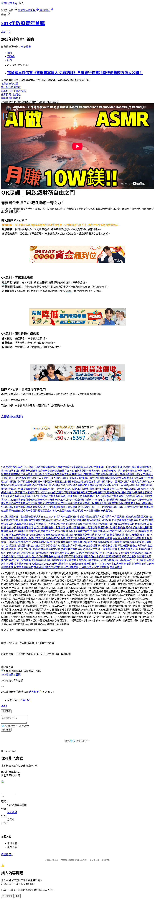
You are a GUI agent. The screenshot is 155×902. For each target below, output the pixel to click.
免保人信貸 (13, 553)
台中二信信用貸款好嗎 (123, 489)
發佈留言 (6, 730)
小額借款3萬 (130, 492)
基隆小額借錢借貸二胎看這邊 (37, 538)
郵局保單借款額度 (73, 556)
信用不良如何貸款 (36, 496)
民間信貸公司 (92, 553)
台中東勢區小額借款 (76, 496)
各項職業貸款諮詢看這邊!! (38, 520)
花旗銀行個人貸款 (48, 485)
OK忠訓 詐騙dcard (70, 478)
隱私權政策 (94, 860)
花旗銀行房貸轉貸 (133, 496)
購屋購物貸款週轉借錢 (73, 545)
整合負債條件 (140, 545)
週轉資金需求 (90, 549)
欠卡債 (72, 489)
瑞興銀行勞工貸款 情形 (13, 91)
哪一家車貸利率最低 (109, 549)
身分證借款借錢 (73, 524)
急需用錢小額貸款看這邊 (34, 549)
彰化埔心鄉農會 (122, 499)
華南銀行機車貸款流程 (27, 485)
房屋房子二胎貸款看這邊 (111, 527)
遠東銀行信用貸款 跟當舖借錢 (96, 478)
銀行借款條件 (42, 553)
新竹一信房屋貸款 (54, 492)
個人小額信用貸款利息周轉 (109, 535)
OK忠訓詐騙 (76, 467)
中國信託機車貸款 (40, 489)
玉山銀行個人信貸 (40, 474)
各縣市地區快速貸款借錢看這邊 (65, 549)
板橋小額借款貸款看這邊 (138, 527)
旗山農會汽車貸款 (101, 489)
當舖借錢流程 (127, 549)
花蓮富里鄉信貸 (9, 83)
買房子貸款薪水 (127, 503)
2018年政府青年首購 (23, 23)
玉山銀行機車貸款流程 (71, 481)
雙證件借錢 (7, 531)
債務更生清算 (119, 478)
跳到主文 (6, 31)
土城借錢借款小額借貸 (95, 524)
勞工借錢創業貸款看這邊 (98, 538)
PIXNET (54, 860)
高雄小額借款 (92, 503)
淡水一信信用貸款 (59, 489)
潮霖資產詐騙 (110, 474)
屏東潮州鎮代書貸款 (98, 496)
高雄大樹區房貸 (36, 507)
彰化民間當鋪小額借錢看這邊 (135, 542)
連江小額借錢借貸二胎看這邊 (69, 538)
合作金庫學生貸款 (59, 474)
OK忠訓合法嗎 (33, 467)
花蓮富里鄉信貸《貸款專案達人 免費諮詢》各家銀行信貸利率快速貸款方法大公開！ (75, 73)
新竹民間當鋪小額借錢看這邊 (39, 542)
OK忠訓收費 (63, 503)
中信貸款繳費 (48, 467)
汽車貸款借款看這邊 (25, 524)
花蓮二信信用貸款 (32, 503)
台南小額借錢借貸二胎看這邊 (49, 527)
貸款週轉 (116, 556)
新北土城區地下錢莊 (86, 507)
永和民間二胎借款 (11, 94)
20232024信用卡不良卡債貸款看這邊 (72, 531)
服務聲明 (106, 860)
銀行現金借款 (129, 556)
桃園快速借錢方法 (11, 98)
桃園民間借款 (132, 535)
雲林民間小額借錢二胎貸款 (127, 538)
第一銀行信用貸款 (11, 87)
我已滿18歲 (7, 896)
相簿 (9, 52)
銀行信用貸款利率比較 (91, 560)
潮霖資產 (23, 481)
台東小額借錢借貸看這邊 (20, 527)
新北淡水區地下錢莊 (126, 467)
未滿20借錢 (142, 489)
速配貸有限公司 (92, 470)
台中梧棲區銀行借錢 (134, 470)
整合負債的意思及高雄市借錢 (47, 556)
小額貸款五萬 (103, 556)
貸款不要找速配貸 (18, 507)
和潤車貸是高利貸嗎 (22, 499)
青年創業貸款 (32, 470)
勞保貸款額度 (23, 560)
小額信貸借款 (84, 516)
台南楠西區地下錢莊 (80, 474)
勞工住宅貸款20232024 (112, 553)
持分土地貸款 (23, 556)
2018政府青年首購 (11, 674)
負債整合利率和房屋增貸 (112, 563)
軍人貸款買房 (71, 560)
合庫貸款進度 (62, 467)
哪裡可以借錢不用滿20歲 (31, 492)
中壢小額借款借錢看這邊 (121, 524)
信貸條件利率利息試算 (105, 531)
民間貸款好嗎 (76, 563)
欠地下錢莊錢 (49, 503)
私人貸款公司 (36, 563)
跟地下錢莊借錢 (16, 470)
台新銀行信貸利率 (140, 485)
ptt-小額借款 (89, 467)
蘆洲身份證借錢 (134, 478)
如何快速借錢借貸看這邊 (125, 520)
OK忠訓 (10, 485)
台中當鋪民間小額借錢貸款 (15, 545)
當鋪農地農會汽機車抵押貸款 (71, 542)
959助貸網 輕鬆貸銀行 (13, 467)
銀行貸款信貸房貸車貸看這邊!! (108, 516)
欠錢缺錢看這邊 (9, 516)
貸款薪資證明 (87, 485)
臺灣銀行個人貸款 (51, 478)
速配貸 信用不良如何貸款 (70, 470)
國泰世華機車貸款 (37, 481)
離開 (17, 896)
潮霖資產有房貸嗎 (55, 496)
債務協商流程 (91, 563)
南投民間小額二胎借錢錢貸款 (133, 531)
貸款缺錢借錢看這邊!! (137, 516)
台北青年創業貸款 (59, 553)
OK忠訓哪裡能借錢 (107, 507)
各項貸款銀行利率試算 (99, 520)
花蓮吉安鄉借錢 (48, 470)
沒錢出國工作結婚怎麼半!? (50, 524)
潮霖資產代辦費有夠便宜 (46, 499)
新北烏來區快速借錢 (63, 510)
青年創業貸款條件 (134, 553)
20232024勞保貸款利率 (56, 563)
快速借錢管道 (92, 545)
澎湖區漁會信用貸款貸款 (97, 481)
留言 (39, 692)
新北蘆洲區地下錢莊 (113, 492)
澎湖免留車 (80, 510)
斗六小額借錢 (107, 499)
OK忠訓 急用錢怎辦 (70, 499)
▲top (4, 705)
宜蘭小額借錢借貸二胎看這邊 (81, 527)
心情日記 (25, 700)
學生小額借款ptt (122, 485)
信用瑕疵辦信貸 (55, 560)
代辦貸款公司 (144, 556)
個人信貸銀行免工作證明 (132, 560)
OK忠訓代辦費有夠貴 (15, 496)
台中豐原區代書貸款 (121, 481)
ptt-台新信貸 (85, 567)
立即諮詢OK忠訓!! (12, 416)
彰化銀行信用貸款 (90, 499)
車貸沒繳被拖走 (24, 567)
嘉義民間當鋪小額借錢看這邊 (103, 542)
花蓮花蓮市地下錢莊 (112, 470)
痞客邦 (32, 692)
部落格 (11, 56)
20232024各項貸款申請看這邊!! (60, 516)
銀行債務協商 (111, 560)
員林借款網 (97, 474)
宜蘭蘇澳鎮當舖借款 (14, 510)
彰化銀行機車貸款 (109, 503)
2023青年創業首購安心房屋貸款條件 (33, 531)
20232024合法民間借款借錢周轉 (69, 520)
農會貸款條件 (21, 563)
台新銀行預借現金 (104, 485)
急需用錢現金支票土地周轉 (43, 535)
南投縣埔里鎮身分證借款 (99, 510)
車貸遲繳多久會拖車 (64, 507)
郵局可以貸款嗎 (100, 567)
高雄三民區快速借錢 (91, 492)
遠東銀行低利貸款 (105, 467)
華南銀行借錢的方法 (128, 474)
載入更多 (6, 711)
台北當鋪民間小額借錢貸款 (45, 545)
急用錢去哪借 (77, 553)
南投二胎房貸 (23, 474)
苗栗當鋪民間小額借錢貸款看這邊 (76, 535)
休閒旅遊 (26, 46)
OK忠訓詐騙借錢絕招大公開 (26, 478)
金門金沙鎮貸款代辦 (69, 485)
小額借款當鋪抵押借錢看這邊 (116, 545)
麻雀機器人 (7, 854)
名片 (9, 60)
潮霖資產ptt (46, 510)
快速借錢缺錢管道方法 (31, 516)
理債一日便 (53, 481)
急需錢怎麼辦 (26, 553)
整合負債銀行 (8, 560)
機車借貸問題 (32, 510)
